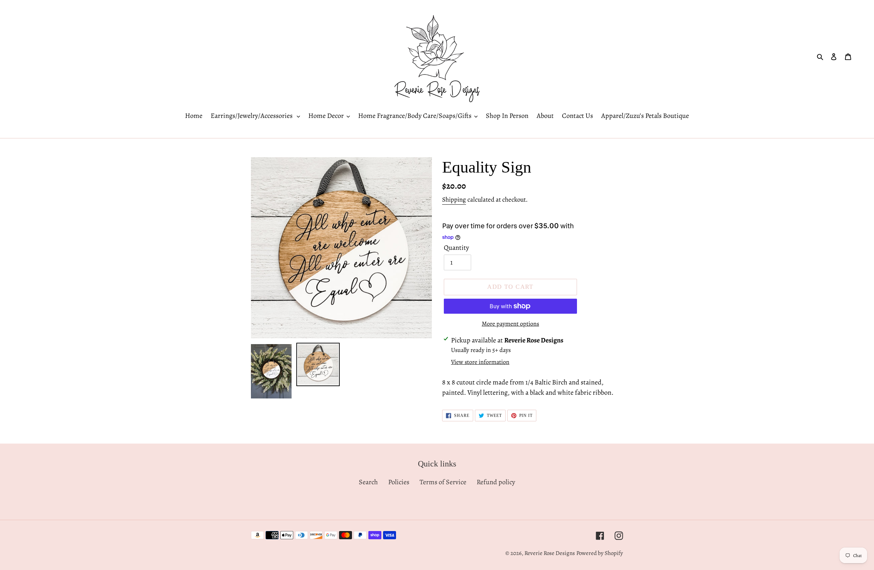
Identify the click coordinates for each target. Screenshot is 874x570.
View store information (480, 362)
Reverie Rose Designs (549, 553)
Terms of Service (443, 482)
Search (368, 482)
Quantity (456, 247)
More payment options (510, 324)
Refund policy (496, 482)
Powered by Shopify (599, 553)
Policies (398, 482)
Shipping (454, 199)
